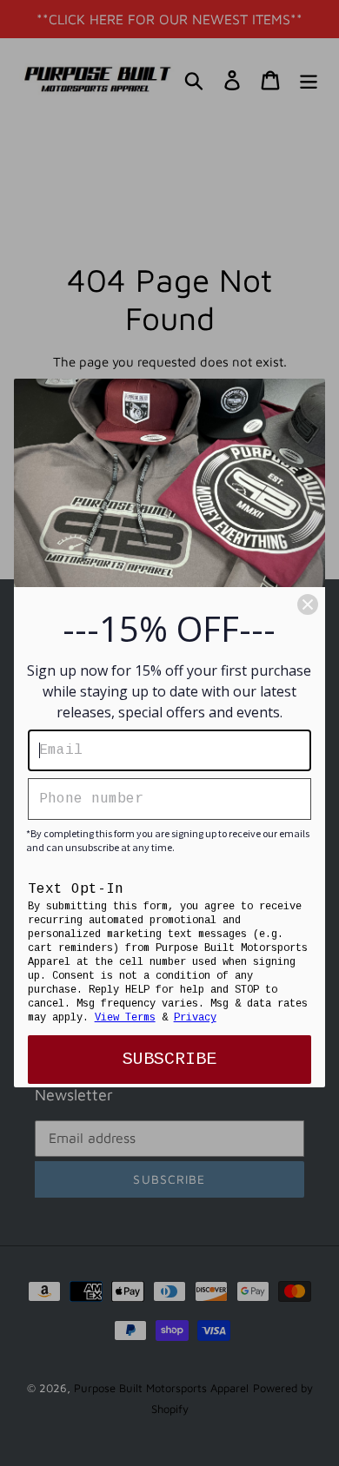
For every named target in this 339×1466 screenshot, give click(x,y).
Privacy (195, 1018)
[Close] (307, 604)
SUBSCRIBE (169, 1059)
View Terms (125, 1018)
